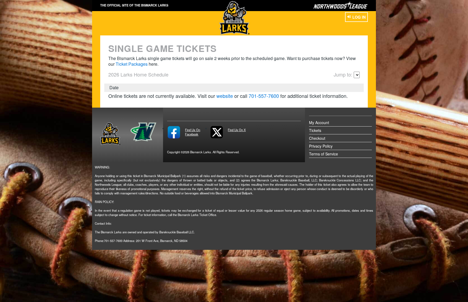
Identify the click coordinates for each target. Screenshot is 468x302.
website (224, 95)
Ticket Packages (132, 64)
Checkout (317, 138)
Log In (359, 17)
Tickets (315, 130)
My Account (319, 122)
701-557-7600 (264, 95)
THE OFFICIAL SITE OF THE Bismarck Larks (134, 5)
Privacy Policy (321, 146)
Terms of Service (323, 154)
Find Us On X (237, 130)
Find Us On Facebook (192, 132)
